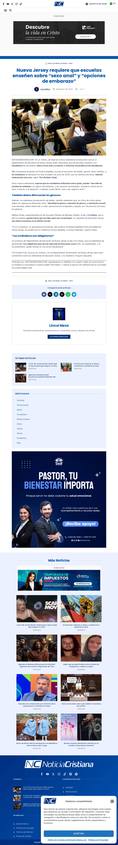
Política (20, 429)
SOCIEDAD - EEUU (66, 63)
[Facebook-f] (3, 4)
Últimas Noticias (25, 358)
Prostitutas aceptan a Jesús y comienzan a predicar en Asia (86, 365)
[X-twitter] (12, 4)
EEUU (50, 63)
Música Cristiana (23, 419)
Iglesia (19, 410)
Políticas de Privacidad (98, 840)
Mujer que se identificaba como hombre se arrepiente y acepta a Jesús (81, 665)
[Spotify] (76, 774)
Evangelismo (22, 414)
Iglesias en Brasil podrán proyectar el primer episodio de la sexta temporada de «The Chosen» (42, 378)
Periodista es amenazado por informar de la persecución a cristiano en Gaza (36, 705)
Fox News (92, 215)
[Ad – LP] (59, 43)
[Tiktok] (21, 4)
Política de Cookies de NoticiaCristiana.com (67, 840)
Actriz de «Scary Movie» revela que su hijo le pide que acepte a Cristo (42, 365)
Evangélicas (21, 438)
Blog (18, 443)
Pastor (19, 424)
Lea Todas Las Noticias (59, 336)
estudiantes (17, 166)
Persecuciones (22, 405)
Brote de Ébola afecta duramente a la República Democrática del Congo (36, 744)
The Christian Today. (48, 177)
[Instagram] (16, 4)
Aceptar (79, 833)
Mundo (19, 433)
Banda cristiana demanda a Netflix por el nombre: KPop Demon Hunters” (81, 744)
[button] (112, 801)
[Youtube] (8, 4)
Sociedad (56, 63)
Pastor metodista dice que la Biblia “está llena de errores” (81, 705)
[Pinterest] (70, 774)
